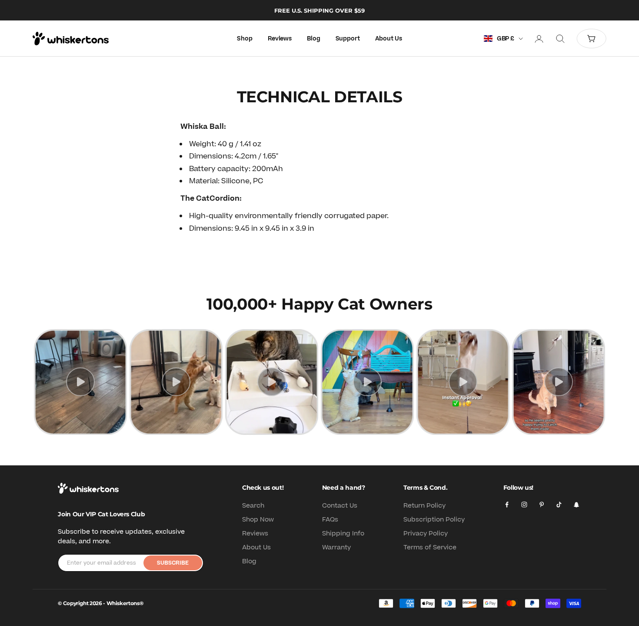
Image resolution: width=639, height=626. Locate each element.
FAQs (330, 519)
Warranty (336, 547)
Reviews (280, 38)
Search (253, 505)
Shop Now (258, 519)
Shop (244, 38)
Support (348, 38)
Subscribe (173, 563)
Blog (313, 38)
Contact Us (339, 505)
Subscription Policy (434, 519)
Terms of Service (429, 547)
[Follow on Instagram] (524, 504)
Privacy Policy (425, 533)
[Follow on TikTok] (559, 504)
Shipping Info (343, 533)
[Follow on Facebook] (506, 504)
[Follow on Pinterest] (541, 504)
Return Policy (424, 505)
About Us (388, 38)
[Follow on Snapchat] (576, 504)
